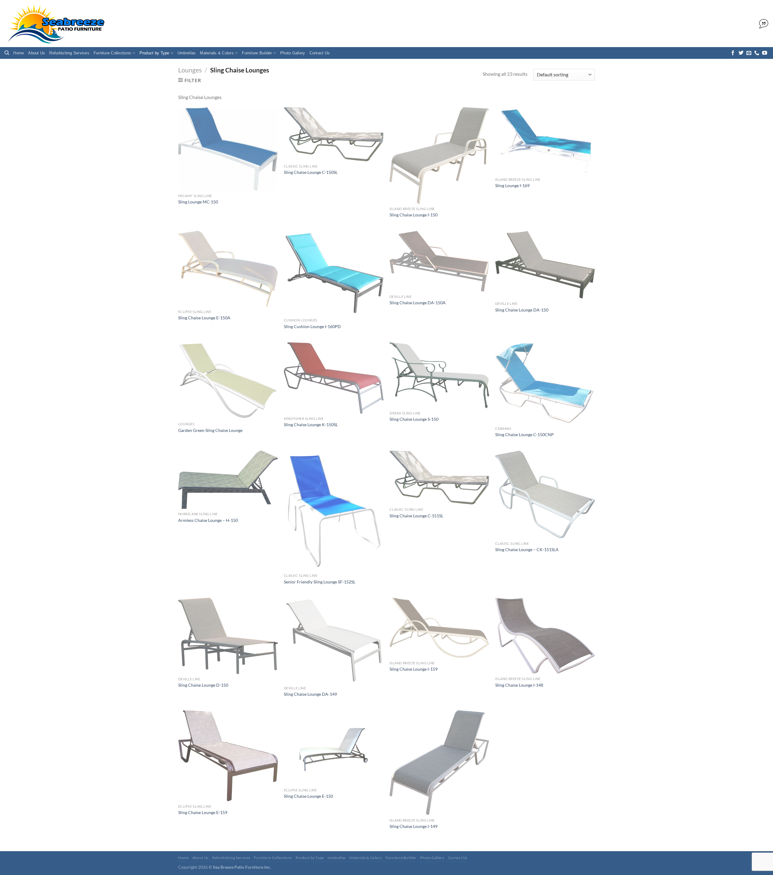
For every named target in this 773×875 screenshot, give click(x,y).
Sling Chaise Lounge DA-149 (310, 694)
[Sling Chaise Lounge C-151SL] (439, 477)
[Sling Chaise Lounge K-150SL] (333, 378)
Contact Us (320, 53)
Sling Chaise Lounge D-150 (203, 685)
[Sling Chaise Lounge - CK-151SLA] (545, 494)
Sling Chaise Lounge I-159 (414, 669)
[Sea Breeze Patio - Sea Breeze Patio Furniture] (55, 23)
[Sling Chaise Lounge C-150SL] (333, 134)
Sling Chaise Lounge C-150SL (311, 172)
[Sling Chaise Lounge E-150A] (228, 269)
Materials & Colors (217, 53)
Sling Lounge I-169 (512, 185)
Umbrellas (187, 53)
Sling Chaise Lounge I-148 (519, 685)
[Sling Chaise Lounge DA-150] (545, 265)
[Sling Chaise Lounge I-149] (439, 762)
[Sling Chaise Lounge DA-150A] (439, 261)
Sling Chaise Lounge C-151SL (416, 515)
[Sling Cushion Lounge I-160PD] (333, 273)
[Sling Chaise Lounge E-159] (228, 755)
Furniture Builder (257, 53)
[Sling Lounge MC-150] (228, 148)
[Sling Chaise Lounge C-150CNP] (545, 382)
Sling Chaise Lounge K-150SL (311, 424)
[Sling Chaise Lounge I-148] (545, 636)
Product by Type (154, 53)
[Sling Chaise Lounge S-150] (439, 375)
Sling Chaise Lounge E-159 (202, 812)
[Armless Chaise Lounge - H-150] (228, 480)
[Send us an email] (748, 53)
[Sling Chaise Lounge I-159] (439, 628)
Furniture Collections (112, 53)
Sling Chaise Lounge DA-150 (521, 309)
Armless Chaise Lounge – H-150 (208, 520)
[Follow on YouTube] (764, 53)
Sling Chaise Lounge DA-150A (418, 302)
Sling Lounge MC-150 (198, 201)
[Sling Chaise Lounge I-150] (439, 155)
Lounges (190, 70)
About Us (36, 53)
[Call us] (756, 53)
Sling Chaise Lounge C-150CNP (524, 434)
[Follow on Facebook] (732, 53)
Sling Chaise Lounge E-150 (308, 796)
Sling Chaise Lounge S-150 (414, 419)
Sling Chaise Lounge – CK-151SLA (527, 549)
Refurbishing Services (69, 53)
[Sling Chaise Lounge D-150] (228, 636)
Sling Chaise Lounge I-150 (414, 214)
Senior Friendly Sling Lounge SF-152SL (319, 581)
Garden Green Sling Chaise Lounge (210, 430)
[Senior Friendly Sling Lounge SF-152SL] (333, 510)
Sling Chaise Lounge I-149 (414, 826)
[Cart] (762, 24)
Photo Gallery (292, 53)
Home (18, 53)
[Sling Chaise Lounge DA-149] (333, 640)
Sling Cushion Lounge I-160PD (312, 326)
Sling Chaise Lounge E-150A (204, 317)
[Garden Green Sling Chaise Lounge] (228, 380)
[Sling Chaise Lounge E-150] (333, 747)
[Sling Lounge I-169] (545, 140)
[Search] (7, 53)
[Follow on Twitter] (741, 53)
